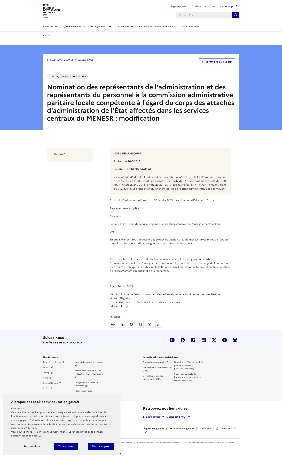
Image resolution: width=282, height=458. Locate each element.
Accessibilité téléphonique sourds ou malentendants (209, 442)
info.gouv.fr (208, 428)
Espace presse (178, 6)
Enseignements (99, 26)
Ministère (48, 26)
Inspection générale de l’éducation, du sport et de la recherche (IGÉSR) (187, 377)
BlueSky (235, 340)
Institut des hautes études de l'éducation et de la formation (88, 372)
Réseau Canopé (50, 383)
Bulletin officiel (190, 26)
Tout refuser (66, 446)
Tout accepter (101, 446)
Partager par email (149, 324)
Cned (45, 377)
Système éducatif (72, 26)
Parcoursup (226, 6)
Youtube (224, 340)
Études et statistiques (203, 6)
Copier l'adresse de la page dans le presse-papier (158, 324)
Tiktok (193, 340)
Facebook (183, 340)
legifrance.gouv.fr (154, 428)
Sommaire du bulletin (218, 62)
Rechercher (235, 15)
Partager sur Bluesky (131, 324)
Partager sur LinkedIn (140, 324)
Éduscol (46, 367)
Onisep (46, 372)
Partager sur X (122, 324)
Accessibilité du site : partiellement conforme (158, 442)
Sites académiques (83, 390)
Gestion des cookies (122, 442)
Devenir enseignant (52, 362)
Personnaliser (32, 446)
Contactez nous (177, 417)
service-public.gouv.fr (182, 428)
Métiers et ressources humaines (156, 26)
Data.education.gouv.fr (154, 362)
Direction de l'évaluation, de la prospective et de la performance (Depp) (188, 365)
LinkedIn (204, 340)
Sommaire (59, 154)
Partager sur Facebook (113, 324)
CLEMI (46, 388)
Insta (172, 340)
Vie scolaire (123, 26)
